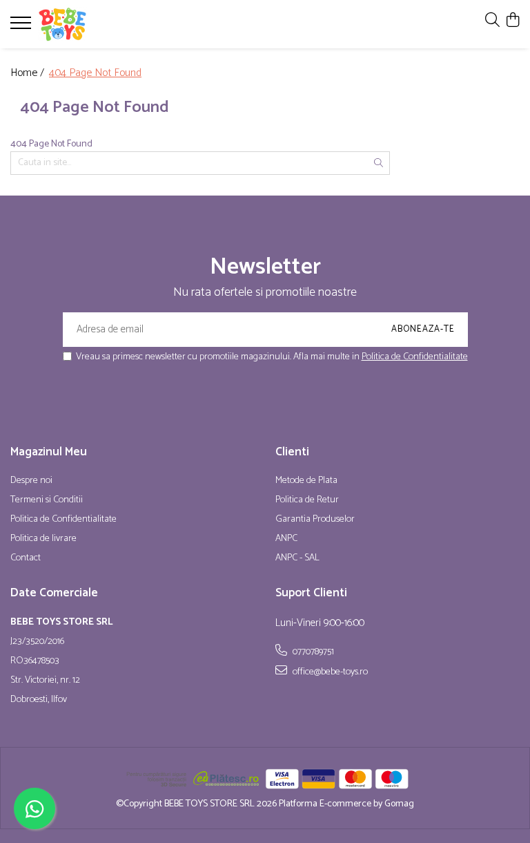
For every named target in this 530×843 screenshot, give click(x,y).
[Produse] (22, 27)
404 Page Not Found (95, 74)
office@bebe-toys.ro (329, 671)
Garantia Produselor (315, 520)
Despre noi (31, 481)
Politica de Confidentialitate (415, 357)
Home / (28, 74)
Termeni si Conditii (46, 500)
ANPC (286, 539)
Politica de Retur (307, 500)
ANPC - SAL (297, 558)
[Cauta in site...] (492, 21)
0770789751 (312, 651)
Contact (25, 558)
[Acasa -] (93, 24)
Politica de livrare (43, 539)
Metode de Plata (306, 481)
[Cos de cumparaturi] (512, 21)
